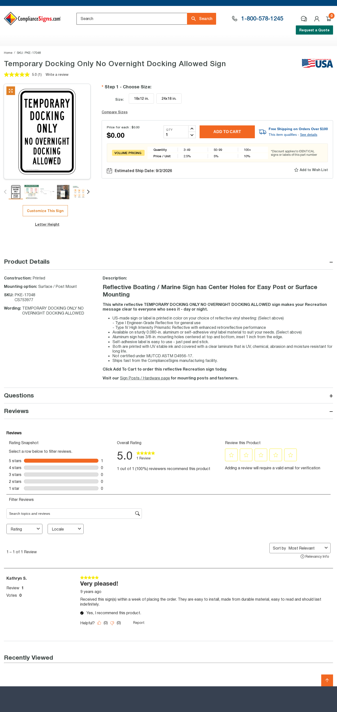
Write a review (57, 74)
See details (308, 135)
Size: (119, 99)
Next (88, 192)
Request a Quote (314, 30)
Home (8, 53)
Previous (5, 192)
